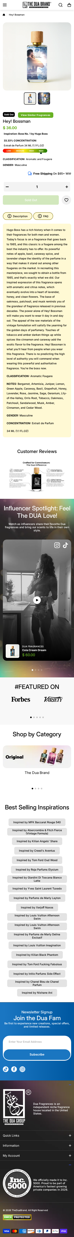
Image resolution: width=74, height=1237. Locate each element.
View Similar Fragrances (35, 115)
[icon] (57, 545)
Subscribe (37, 1054)
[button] (69, 5)
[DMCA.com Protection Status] (34, 1217)
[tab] (43, 216)
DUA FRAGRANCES (33, 646)
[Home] (4, 15)
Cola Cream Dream (34, 650)
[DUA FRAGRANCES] (37, 5)
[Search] (61, 5)
